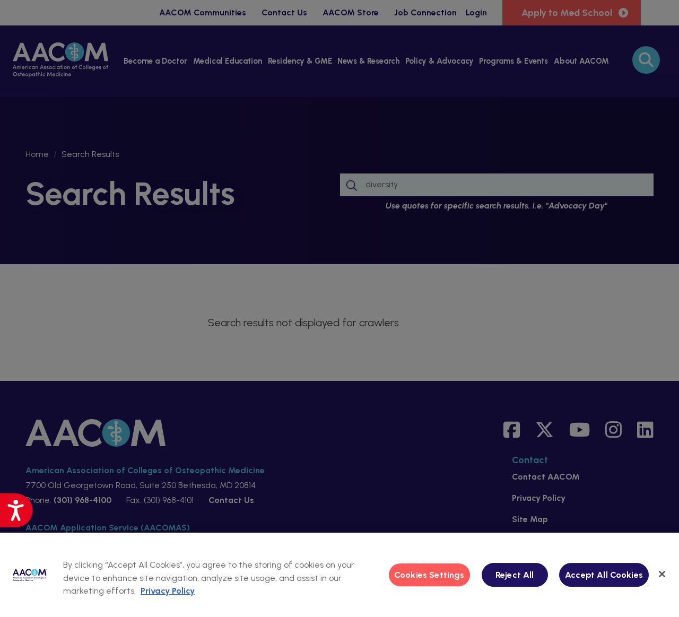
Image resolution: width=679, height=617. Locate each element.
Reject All (514, 575)
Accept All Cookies (604, 575)
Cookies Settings (429, 575)
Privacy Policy (168, 591)
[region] (339, 575)
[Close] (662, 574)
